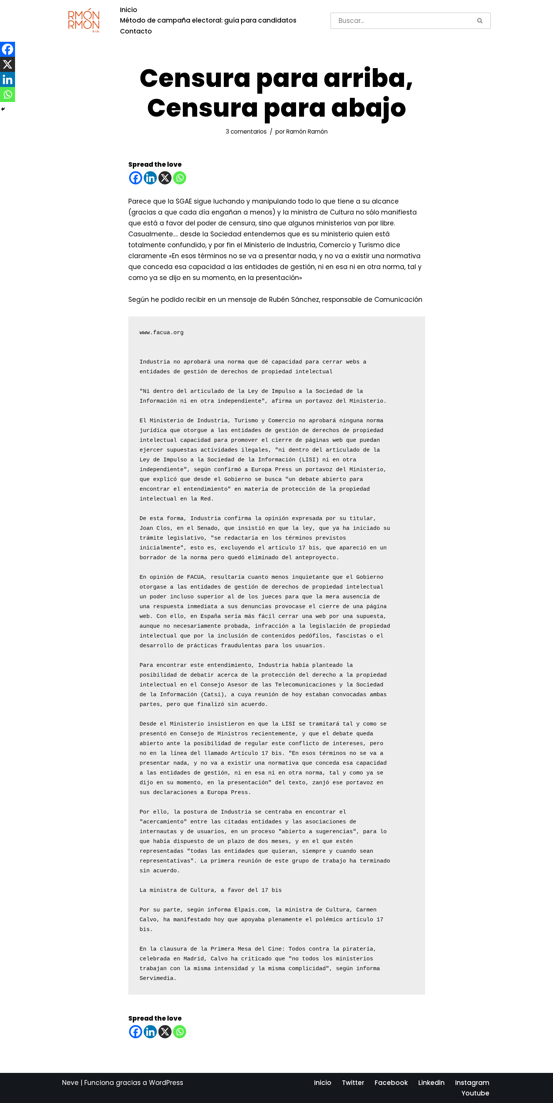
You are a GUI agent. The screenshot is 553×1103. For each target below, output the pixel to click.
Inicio (128, 9)
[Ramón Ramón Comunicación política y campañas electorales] (84, 20)
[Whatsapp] (179, 177)
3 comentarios (246, 131)
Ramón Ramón (307, 131)
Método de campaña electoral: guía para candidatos (208, 20)
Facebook (391, 1082)
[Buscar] (480, 20)
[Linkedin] (150, 177)
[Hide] (3, 109)
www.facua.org (162, 332)
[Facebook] (135, 177)
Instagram (472, 1082)
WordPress (166, 1082)
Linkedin (431, 1082)
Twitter (353, 1082)
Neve (70, 1082)
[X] (165, 177)
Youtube (475, 1093)
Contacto (136, 31)
